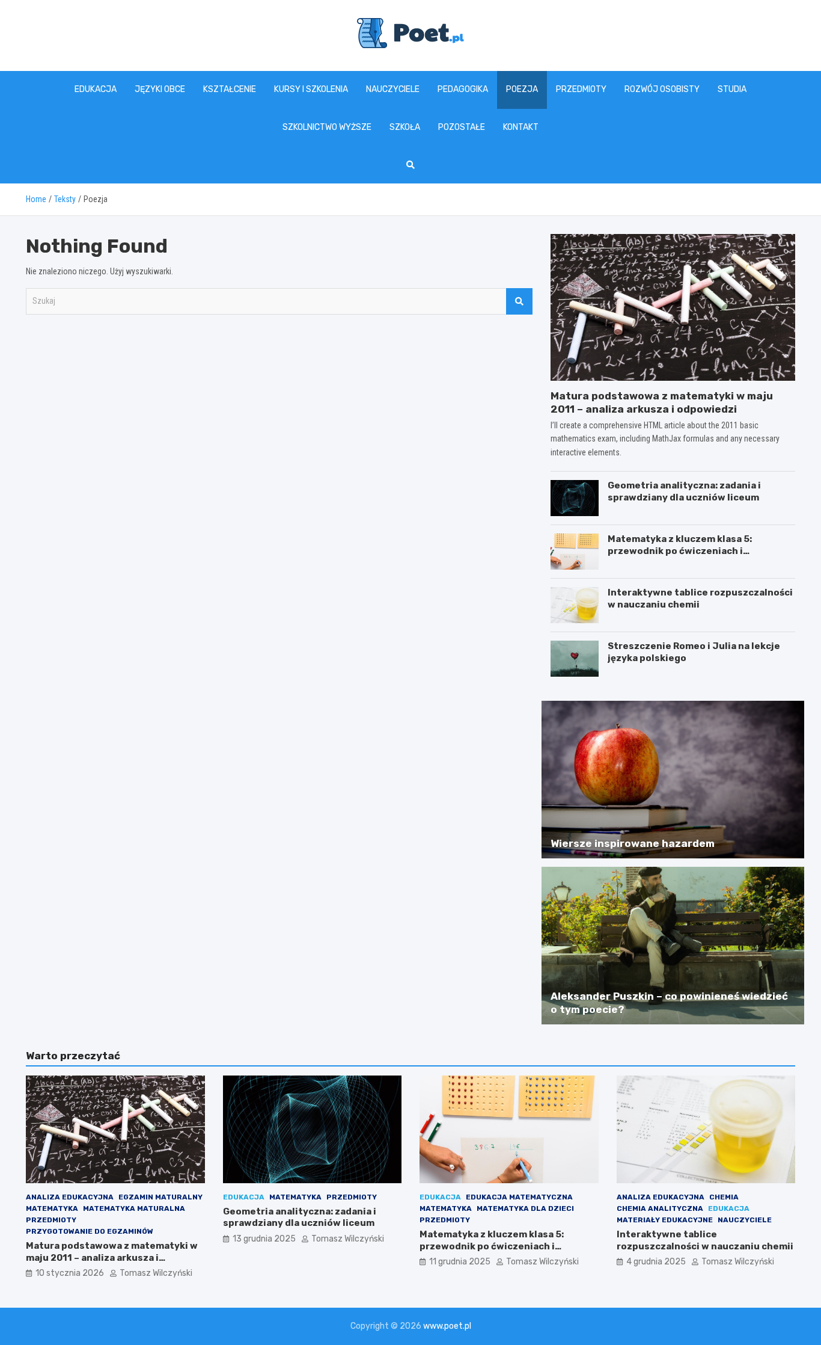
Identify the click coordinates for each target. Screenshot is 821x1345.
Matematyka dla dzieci (525, 1208)
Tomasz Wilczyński (156, 1273)
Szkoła (404, 127)
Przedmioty (581, 89)
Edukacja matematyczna (519, 1197)
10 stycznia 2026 (69, 1273)
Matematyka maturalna (134, 1208)
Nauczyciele (393, 89)
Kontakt (521, 127)
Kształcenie (229, 89)
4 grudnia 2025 (656, 1262)
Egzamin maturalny (160, 1197)
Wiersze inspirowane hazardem (633, 843)
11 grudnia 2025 (459, 1262)
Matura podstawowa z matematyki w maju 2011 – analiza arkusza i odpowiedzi (112, 1257)
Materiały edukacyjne (665, 1220)
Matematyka (52, 1208)
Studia (732, 89)
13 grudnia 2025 (264, 1239)
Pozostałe (461, 127)
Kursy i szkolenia (311, 89)
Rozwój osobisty (662, 89)
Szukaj (519, 301)
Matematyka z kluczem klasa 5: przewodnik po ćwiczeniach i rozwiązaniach (680, 551)
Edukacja (96, 89)
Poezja (522, 89)
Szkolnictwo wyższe (326, 127)
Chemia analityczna (660, 1208)
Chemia (724, 1197)
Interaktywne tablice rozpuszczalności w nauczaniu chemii (705, 1240)
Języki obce (160, 89)
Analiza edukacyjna (70, 1197)
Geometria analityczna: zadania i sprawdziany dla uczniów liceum (684, 491)
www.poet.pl (447, 1326)
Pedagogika (463, 89)
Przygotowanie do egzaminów (89, 1231)
